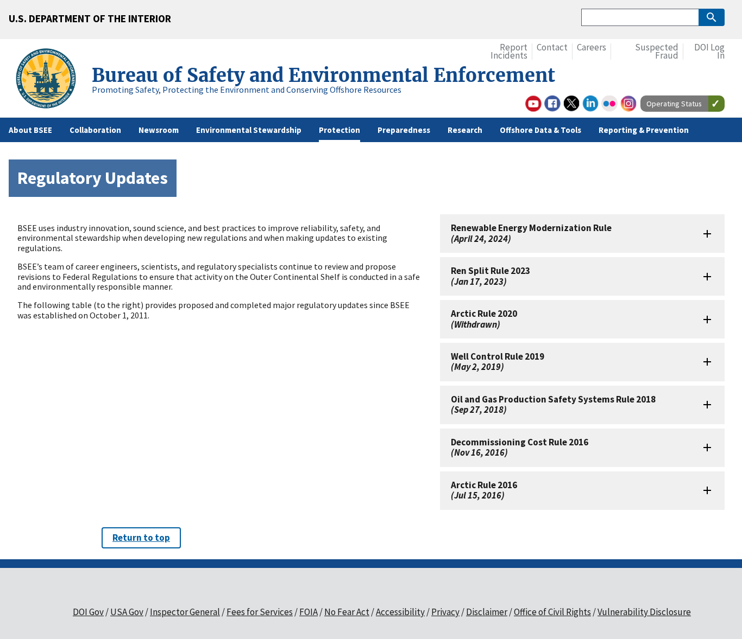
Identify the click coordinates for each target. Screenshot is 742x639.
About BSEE (30, 130)
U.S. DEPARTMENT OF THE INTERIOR (90, 18)
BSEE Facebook (552, 103)
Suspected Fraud (656, 51)
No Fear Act (346, 612)
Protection (339, 130)
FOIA (308, 612)
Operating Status (674, 103)
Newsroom (159, 130)
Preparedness (404, 130)
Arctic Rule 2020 (484, 319)
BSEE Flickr (609, 103)
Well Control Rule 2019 (497, 361)
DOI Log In (709, 51)
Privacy (445, 612)
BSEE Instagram (628, 103)
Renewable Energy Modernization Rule (531, 233)
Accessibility (400, 612)
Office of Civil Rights (552, 612)
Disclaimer (486, 612)
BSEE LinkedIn (590, 103)
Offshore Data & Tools (540, 130)
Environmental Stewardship (248, 130)
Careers (591, 47)
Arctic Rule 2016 (484, 490)
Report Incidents (509, 51)
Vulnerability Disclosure (644, 612)
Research (465, 130)
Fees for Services (260, 612)
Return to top (141, 538)
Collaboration (95, 130)
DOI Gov (88, 612)
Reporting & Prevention (644, 130)
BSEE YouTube (533, 103)
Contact (552, 47)
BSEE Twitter (571, 103)
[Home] (50, 80)
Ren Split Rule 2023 (490, 276)
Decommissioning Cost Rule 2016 (519, 447)
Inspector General (185, 612)
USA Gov (126, 612)
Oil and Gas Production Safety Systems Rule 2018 (553, 404)
